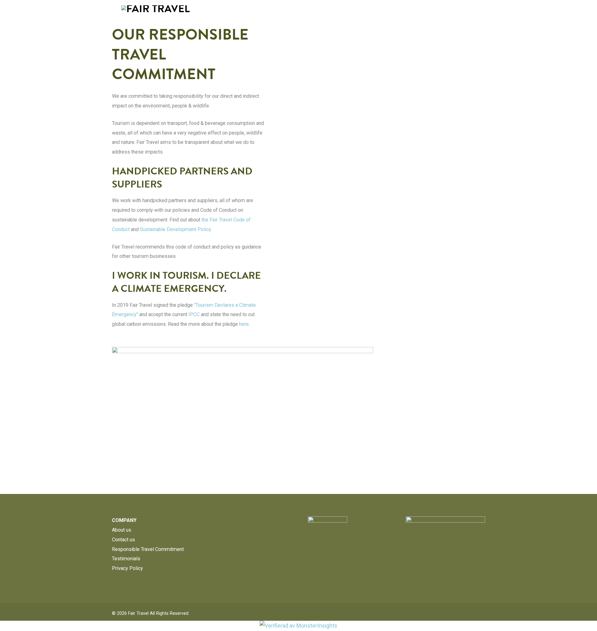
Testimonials (126, 559)
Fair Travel (138, 613)
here (244, 324)
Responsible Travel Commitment (148, 549)
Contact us (123, 540)
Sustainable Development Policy (175, 229)
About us (121, 530)
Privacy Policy (127, 568)
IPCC (194, 314)
